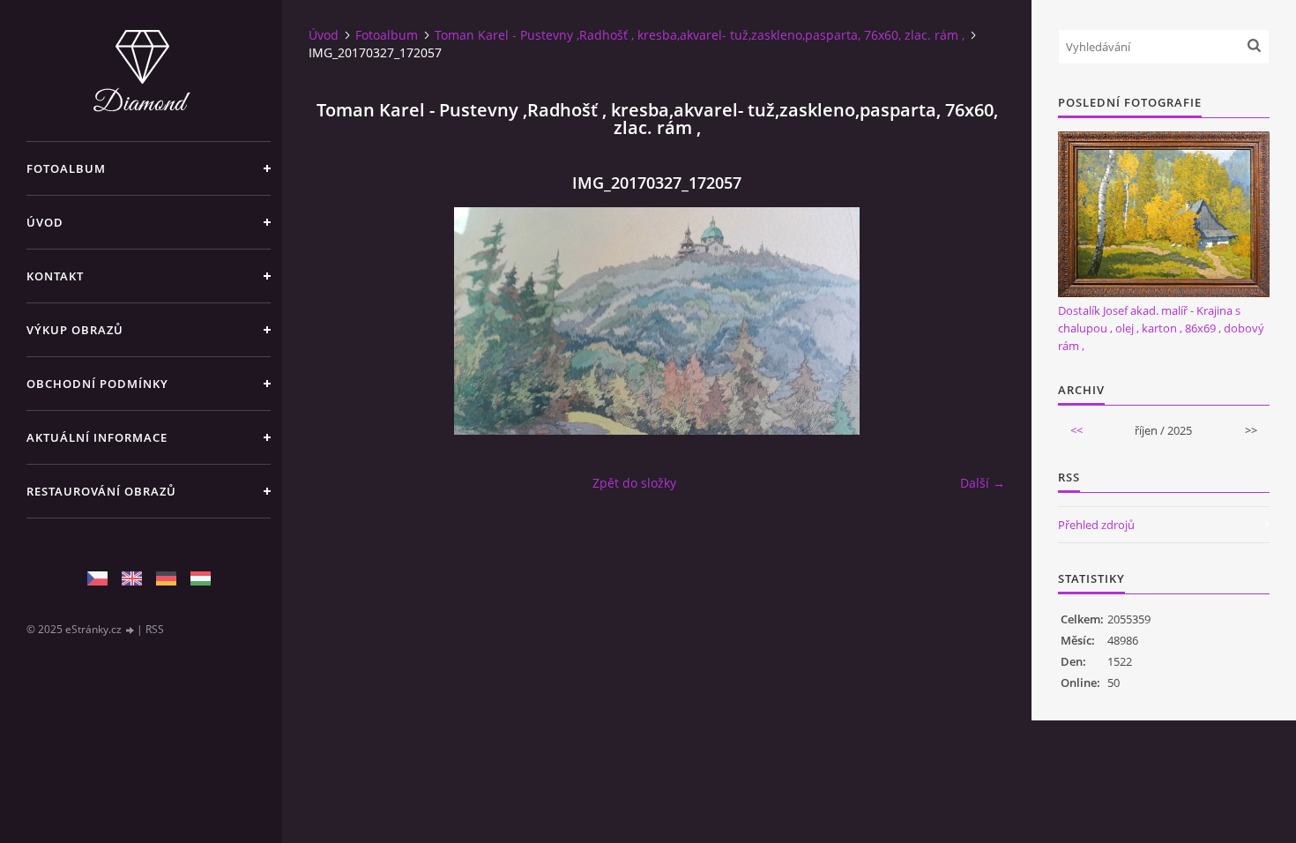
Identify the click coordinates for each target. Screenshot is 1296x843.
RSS (154, 629)
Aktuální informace (97, 437)
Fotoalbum (66, 168)
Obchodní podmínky (97, 384)
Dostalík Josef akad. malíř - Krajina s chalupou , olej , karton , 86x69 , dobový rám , (1161, 328)
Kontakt (55, 276)
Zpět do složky (634, 482)
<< (1076, 430)
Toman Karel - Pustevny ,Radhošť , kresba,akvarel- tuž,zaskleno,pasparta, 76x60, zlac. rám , (700, 34)
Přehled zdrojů (1096, 525)
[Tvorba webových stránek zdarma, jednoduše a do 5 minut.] (130, 630)
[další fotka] (976, 321)
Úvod (44, 222)
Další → (982, 482)
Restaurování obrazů (101, 491)
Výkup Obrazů (74, 330)
